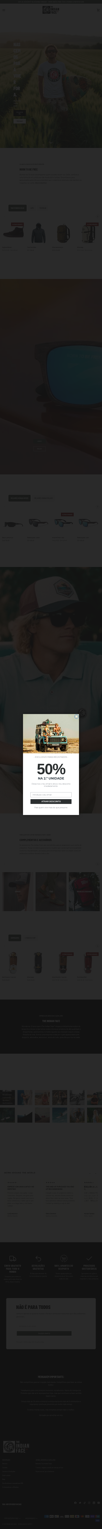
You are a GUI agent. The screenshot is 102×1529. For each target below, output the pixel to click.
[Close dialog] (76, 717)
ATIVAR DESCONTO (51, 801)
